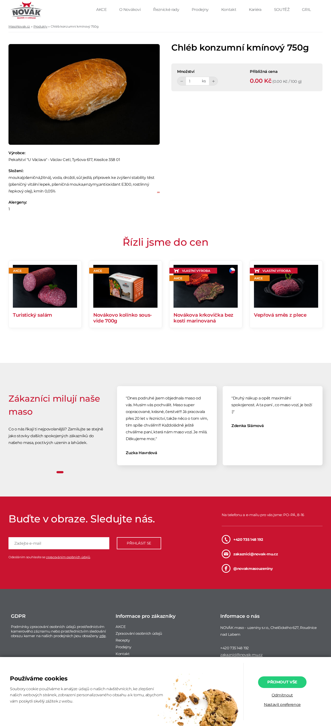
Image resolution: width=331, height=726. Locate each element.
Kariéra (255, 9)
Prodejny (200, 9)
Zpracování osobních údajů (139, 633)
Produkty (40, 26)
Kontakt (229, 9)
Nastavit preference (282, 704)
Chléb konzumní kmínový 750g (74, 26)
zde (102, 636)
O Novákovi (130, 9)
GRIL (306, 9)
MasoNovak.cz (19, 26)
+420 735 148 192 (248, 539)
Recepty (123, 640)
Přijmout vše (282, 682)
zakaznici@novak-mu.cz (255, 554)
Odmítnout (282, 695)
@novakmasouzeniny (253, 568)
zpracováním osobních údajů (68, 557)
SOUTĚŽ (282, 9)
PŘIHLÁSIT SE (139, 543)
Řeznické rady (166, 9)
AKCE (102, 9)
